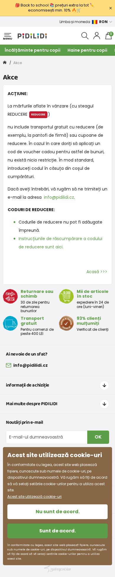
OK (98, 436)
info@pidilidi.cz (59, 197)
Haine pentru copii (87, 50)
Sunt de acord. (57, 530)
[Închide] (111, 8)
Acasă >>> (96, 272)
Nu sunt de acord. (58, 511)
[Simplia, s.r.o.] (57, 569)
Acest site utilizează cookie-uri (34, 496)
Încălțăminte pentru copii (32, 50)
